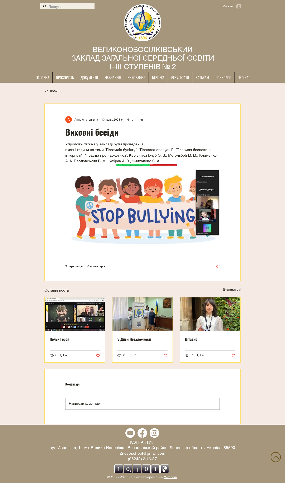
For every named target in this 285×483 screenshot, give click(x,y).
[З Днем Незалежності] (142, 314)
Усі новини (52, 91)
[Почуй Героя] (75, 314)
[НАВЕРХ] (276, 457)
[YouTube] (130, 433)
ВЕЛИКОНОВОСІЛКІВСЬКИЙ (143, 49)
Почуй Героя (59, 339)
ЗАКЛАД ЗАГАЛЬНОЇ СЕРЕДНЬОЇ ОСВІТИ (142, 58)
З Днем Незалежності (134, 339)
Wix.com (170, 477)
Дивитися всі (232, 289)
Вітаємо (191, 339)
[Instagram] (154, 433)
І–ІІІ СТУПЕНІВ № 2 (143, 66)
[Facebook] (142, 433)
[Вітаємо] (210, 314)
